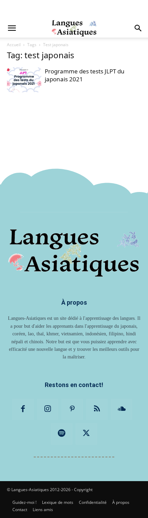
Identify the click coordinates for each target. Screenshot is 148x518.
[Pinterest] (72, 409)
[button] (12, 28)
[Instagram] (48, 409)
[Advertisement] (74, 8)
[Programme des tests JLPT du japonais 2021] (24, 79)
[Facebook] (23, 409)
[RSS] (97, 409)
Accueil (14, 45)
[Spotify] (61, 434)
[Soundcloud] (121, 409)
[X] (86, 434)
